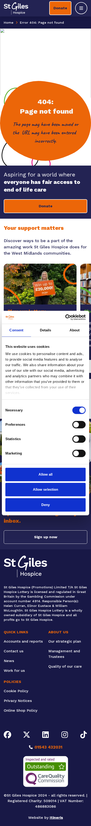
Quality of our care (65, 666)
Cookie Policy (16, 691)
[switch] (79, 424)
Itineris (56, 817)
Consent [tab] (16, 330)
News (9, 661)
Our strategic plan (64, 641)
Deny (45, 505)
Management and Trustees (64, 654)
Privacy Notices (18, 700)
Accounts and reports (23, 641)
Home (8, 22)
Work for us (14, 670)
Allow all (45, 474)
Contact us (13, 651)
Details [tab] (45, 330)
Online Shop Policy (20, 710)
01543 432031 (48, 747)
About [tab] (75, 330)
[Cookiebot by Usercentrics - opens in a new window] (65, 317)
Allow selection (45, 489)
